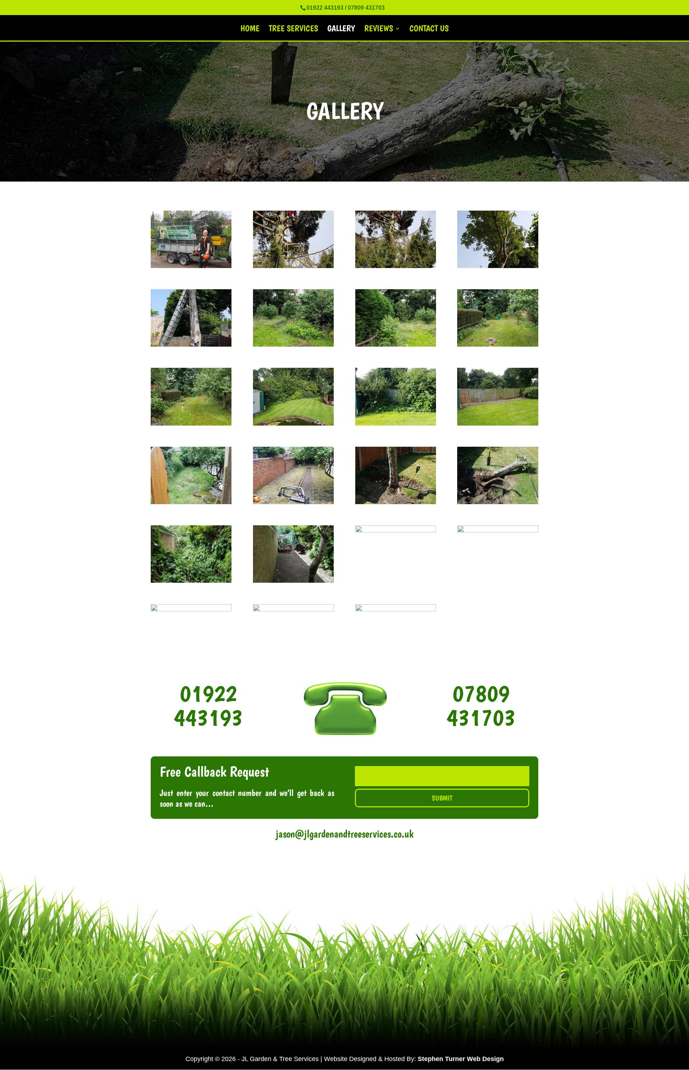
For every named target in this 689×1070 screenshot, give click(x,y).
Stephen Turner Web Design (461, 1058)
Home (249, 29)
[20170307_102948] (395, 265)
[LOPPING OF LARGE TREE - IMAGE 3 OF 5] (191, 609)
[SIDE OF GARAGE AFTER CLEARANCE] (293, 580)
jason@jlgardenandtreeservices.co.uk (344, 833)
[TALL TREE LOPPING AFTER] (191, 344)
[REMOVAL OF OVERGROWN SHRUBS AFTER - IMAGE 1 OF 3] (497, 423)
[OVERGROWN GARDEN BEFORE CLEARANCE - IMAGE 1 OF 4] (293, 344)
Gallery (341, 29)
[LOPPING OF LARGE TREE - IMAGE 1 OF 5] (395, 530)
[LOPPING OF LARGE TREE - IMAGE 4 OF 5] (293, 609)
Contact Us (429, 29)
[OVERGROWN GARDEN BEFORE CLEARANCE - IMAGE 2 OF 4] (395, 344)
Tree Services (293, 29)
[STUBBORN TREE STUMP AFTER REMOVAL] (497, 502)
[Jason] (191, 265)
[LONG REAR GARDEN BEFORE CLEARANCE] (191, 502)
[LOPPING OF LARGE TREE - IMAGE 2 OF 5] (497, 530)
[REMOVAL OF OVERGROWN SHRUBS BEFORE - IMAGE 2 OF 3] (395, 423)
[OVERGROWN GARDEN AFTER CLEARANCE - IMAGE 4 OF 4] (191, 423)
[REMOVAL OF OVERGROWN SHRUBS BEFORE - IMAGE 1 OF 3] (293, 423)
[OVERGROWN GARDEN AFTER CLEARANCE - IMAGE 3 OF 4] (497, 344)
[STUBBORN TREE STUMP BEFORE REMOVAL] (395, 502)
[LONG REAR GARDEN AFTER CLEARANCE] (293, 502)
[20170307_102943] (293, 265)
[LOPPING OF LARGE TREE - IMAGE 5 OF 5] (395, 609)
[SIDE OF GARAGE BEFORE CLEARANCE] (191, 580)
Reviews (378, 29)
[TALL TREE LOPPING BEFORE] (497, 265)
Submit (442, 798)
